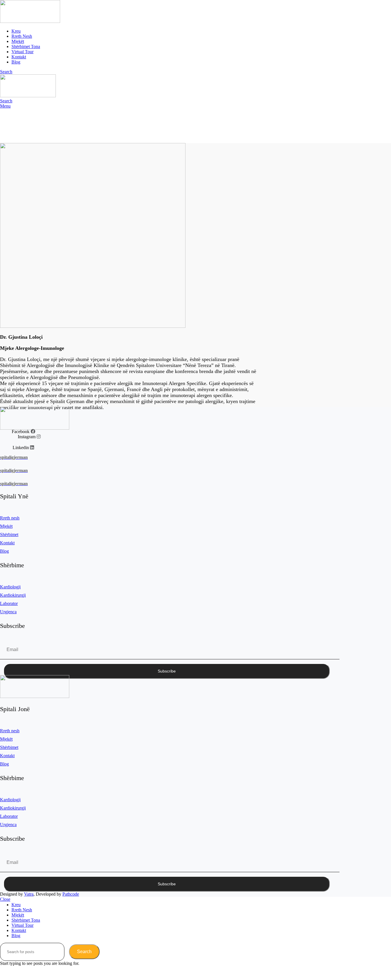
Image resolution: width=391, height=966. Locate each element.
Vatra (28, 894)
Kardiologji (10, 586)
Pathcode (70, 894)
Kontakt (7, 542)
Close (5, 899)
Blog (4, 551)
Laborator (9, 603)
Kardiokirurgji (13, 595)
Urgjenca (8, 611)
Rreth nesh (9, 517)
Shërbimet (9, 534)
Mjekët (6, 526)
